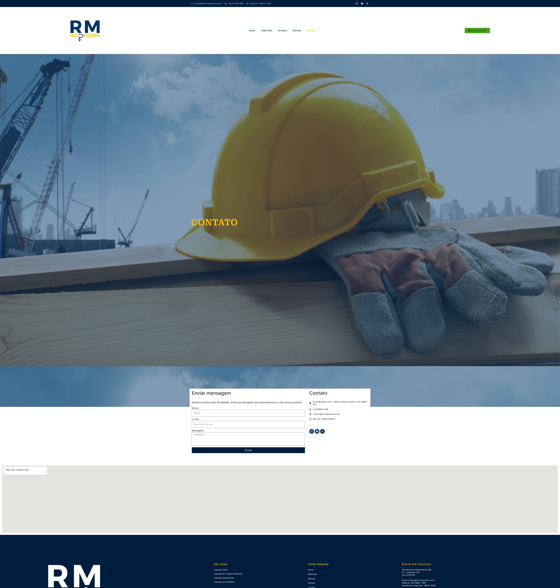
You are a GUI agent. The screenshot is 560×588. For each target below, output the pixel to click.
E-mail (195, 419)
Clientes (297, 30)
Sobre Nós (266, 30)
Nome (195, 408)
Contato (311, 30)
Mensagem (198, 430)
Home (252, 30)
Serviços (282, 30)
